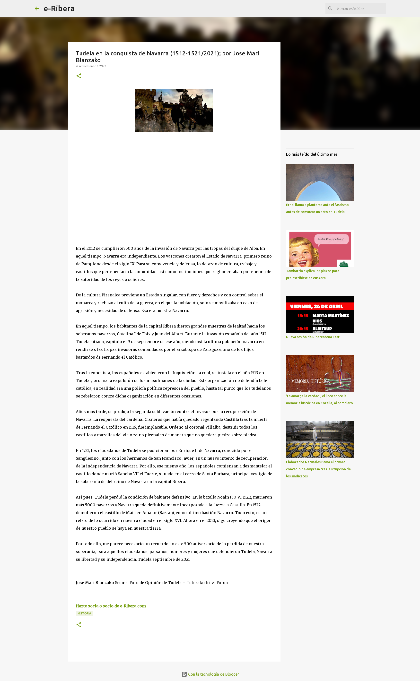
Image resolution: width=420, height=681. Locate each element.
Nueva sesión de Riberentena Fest (313, 337)
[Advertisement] (112, 180)
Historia (84, 613)
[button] (79, 76)
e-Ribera (59, 8)
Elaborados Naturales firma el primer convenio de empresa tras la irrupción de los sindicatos (318, 469)
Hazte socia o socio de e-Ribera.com (111, 605)
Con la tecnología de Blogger (213, 674)
